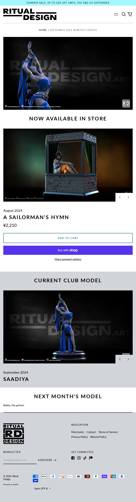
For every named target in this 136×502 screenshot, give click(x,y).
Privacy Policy (79, 436)
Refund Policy (98, 436)
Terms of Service (108, 431)
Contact (91, 431)
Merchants (77, 431)
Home (43, 30)
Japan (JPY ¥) (41, 488)
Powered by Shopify (10, 484)
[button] (124, 14)
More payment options (68, 259)
